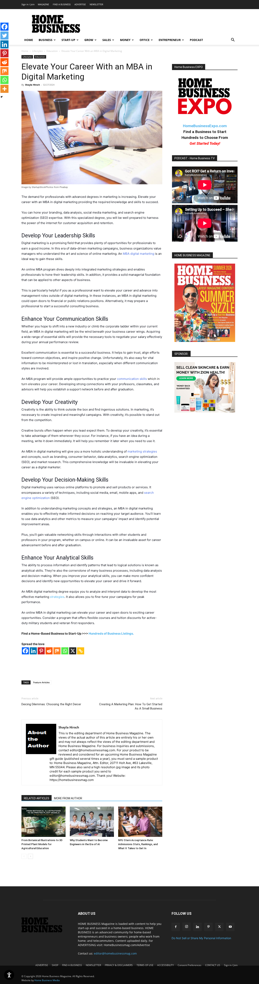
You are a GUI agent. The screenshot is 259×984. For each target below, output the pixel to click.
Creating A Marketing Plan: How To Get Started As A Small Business (130, 706)
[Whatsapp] (64, 650)
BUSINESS (45, 40)
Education (52, 51)
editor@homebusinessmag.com (115, 953)
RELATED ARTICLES (36, 798)
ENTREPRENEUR (170, 40)
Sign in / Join (28, 4)
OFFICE (145, 40)
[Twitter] (4, 35)
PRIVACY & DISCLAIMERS (119, 965)
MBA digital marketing (138, 254)
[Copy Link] (80, 650)
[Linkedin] (33, 650)
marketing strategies (142, 451)
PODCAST (196, 40)
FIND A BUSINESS (62, 4)
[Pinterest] (41, 650)
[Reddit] (49, 650)
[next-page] (30, 856)
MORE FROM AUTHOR (68, 798)
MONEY (125, 40)
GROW (88, 40)
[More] (4, 89)
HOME (28, 40)
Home (24, 51)
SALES (106, 40)
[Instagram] (187, 927)
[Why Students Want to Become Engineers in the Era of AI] (92, 822)
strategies (57, 597)
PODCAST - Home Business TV (194, 158)
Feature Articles (41, 682)
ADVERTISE (80, 4)
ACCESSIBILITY (165, 965)
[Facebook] (25, 650)
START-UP (68, 40)
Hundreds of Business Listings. (111, 633)
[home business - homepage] (44, 931)
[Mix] (57, 650)
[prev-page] (24, 856)
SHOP (55, 965)
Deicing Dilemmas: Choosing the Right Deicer (51, 704)
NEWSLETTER (96, 4)
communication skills (132, 379)
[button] (233, 40)
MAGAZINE (43, 4)
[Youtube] (230, 927)
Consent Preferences (189, 965)
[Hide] (1, 97)
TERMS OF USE (145, 965)
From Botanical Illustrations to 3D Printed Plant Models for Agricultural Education (42, 844)
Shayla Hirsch (32, 84)
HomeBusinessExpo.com (205, 126)
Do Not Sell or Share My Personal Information (201, 938)
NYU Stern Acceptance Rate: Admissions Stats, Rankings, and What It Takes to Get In (138, 844)
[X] (72, 650)
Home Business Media (47, 980)
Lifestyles (37, 51)
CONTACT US (212, 965)
